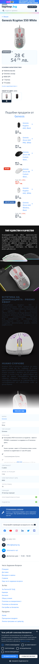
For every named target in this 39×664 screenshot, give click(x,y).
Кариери (5, 592)
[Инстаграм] (16, 531)
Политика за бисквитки (10, 604)
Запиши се (35, 524)
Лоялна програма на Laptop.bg (12, 621)
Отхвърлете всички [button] (28, 656)
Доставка (5, 572)
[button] (19, 661)
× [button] (37, 631)
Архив (4, 615)
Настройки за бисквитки (10, 607)
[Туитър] (28, 531)
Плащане (5, 569)
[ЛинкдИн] (22, 531)
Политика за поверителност (11, 601)
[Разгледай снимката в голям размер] (19, 37)
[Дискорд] (34, 531)
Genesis (20, 116)
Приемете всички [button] (10, 656)
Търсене (4, 10)
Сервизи (5, 578)
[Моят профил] (36, 11)
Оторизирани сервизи (14, 509)
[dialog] (19, 647)
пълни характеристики (9, 86)
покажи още (19, 411)
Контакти (5, 595)
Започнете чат (12, 550)
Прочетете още (25, 641)
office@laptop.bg (13, 545)
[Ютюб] (10, 531)
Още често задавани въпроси (12, 581)
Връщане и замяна (8, 575)
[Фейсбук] (5, 531)
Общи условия (7, 598)
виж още (19, 462)
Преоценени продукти (9, 618)
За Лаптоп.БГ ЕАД (8, 589)
